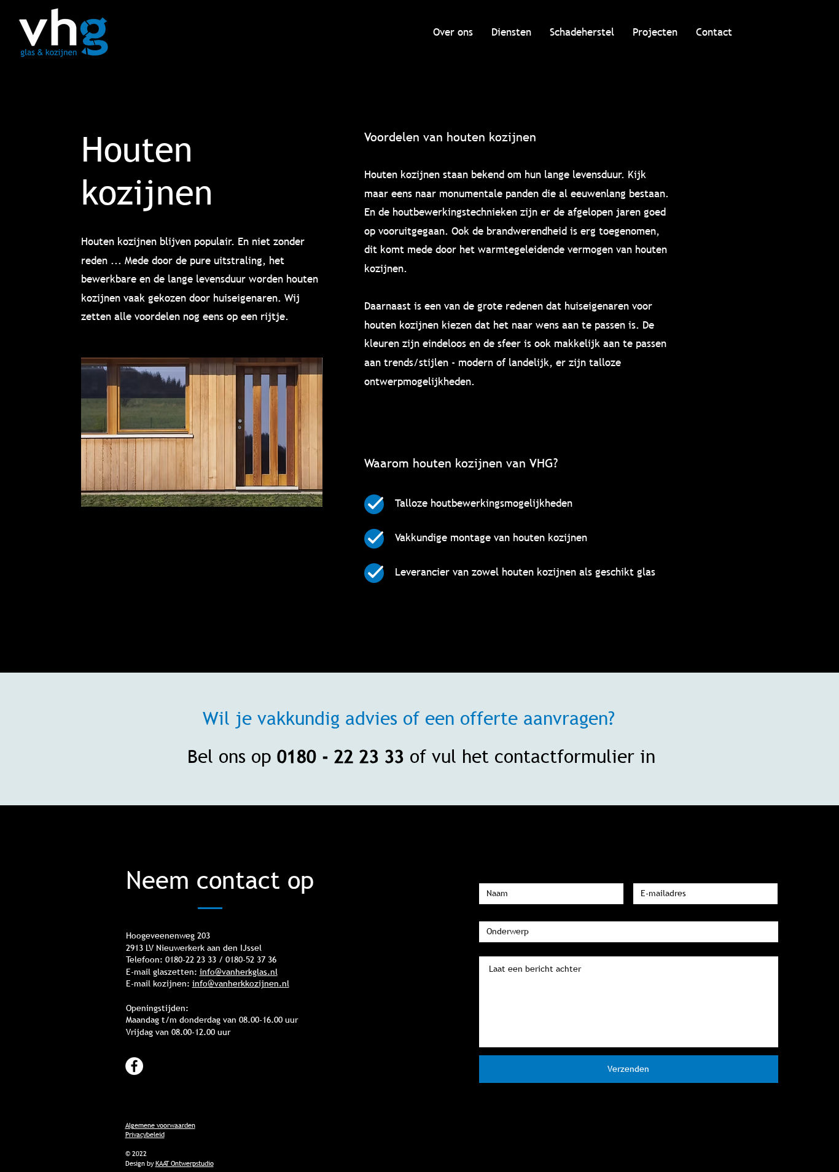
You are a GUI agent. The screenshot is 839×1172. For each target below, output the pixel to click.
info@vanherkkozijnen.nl (240, 983)
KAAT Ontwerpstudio (184, 1163)
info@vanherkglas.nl (239, 971)
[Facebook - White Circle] (134, 1066)
